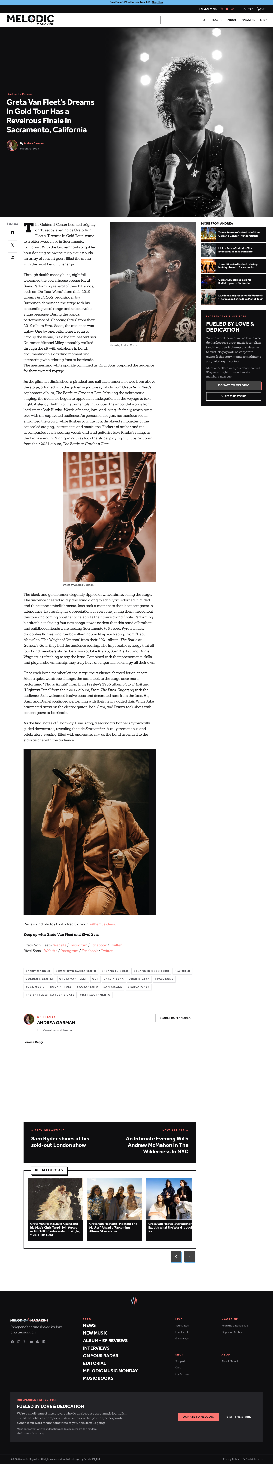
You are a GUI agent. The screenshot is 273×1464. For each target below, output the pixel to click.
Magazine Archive (232, 1332)
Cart (178, 1367)
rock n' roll (61, 987)
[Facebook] (227, 8)
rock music (35, 987)
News (89, 1325)
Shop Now (157, 2)
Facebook (99, 945)
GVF (95, 979)
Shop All (180, 1361)
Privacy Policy (231, 1459)
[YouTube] (31, 1342)
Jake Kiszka (114, 979)
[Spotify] (37, 1342)
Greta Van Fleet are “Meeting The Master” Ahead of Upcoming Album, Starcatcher (113, 1227)
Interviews (96, 1348)
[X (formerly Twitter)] (25, 1342)
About (232, 20)
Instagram (78, 945)
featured (182, 971)
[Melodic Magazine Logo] (30, 20)
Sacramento (87, 987)
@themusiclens (102, 924)
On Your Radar (100, 1355)
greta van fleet (73, 979)
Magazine (248, 20)
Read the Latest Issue (234, 1326)
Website (59, 945)
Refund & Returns (253, 1459)
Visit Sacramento (95, 995)
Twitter (116, 945)
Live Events (14, 94)
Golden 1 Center (39, 979)
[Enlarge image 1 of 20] (90, 832)
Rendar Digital (92, 1459)
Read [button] (215, 20)
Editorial (94, 1363)
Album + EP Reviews (105, 1340)
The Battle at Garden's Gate (50, 995)
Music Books (98, 1378)
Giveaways (182, 1338)
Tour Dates (182, 1326)
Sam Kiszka (112, 987)
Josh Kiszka (139, 979)
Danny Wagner (37, 971)
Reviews (27, 94)
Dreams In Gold (115, 971)
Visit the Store (233, 396)
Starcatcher (139, 987)
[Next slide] (189, 1256)
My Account (182, 1374)
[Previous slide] (176, 1256)
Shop (263, 20)
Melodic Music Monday (110, 1371)
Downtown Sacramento (76, 971)
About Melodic (230, 1361)
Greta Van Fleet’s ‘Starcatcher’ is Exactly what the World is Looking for (172, 1227)
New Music (95, 1333)
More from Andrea (175, 1018)
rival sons (164, 979)
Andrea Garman (34, 143)
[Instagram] (221, 8)
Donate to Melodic (233, 385)
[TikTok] (232, 8)
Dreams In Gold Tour (151, 971)
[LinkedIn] (44, 1342)
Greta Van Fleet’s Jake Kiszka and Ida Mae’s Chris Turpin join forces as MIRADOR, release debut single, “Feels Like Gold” (55, 1229)
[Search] (204, 20)
